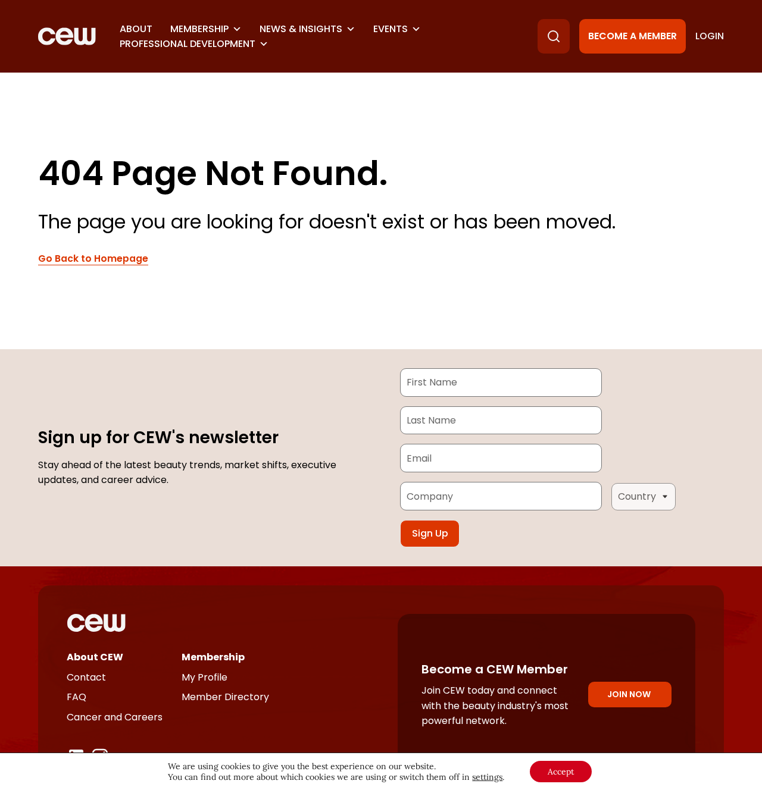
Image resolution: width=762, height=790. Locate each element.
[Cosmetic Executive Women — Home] (67, 36)
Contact (86, 677)
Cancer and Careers (115, 717)
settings (487, 777)
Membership (199, 29)
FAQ (76, 697)
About (136, 29)
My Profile (204, 677)
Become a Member (632, 36)
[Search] (554, 36)
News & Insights (301, 29)
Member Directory (225, 697)
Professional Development (187, 44)
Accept (561, 771)
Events (390, 29)
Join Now (629, 694)
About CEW (95, 657)
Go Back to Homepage (93, 258)
